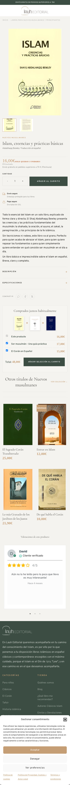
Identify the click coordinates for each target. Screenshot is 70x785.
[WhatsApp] (18, 296)
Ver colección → (59, 382)
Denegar (35, 758)
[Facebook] (25, 296)
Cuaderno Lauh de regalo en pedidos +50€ (35, 2)
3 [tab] (40, 613)
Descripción (35, 272)
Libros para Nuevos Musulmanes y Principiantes (35, 20)
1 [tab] (30, 613)
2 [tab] (35, 613)
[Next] (62, 72)
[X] (32, 296)
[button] (65, 719)
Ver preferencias (35, 767)
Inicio (5, 20)
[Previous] (8, 72)
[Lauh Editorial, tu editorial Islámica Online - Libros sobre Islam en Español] (35, 10)
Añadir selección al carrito (44, 362)
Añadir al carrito (48, 181)
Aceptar (35, 750)
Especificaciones (35, 283)
